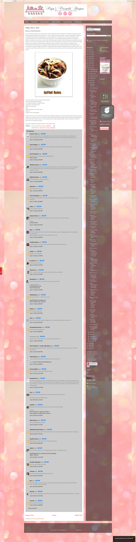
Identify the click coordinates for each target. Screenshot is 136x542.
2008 (89, 348)
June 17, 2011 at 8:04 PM (36, 304)
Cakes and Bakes (56, 22)
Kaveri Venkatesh (34, 195)
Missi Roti (92, 159)
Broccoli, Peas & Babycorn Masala (93, 140)
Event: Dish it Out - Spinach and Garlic (39, 411)
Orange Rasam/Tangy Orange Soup (94, 259)
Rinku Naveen (33, 420)
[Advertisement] (97, 398)
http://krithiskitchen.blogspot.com (38, 300)
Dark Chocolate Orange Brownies (93, 231)
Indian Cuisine (33, 157)
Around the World (67, 22)
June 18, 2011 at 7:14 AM (36, 424)
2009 (89, 346)
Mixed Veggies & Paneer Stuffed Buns (93, 200)
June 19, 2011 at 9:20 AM (36, 486)
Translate (98, 31)
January (92, 341)
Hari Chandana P (34, 154)
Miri (31, 480)
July (91, 80)
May (91, 332)
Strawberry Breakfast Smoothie (92, 321)
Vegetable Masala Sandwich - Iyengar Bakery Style (93, 164)
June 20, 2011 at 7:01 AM (36, 495)
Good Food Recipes (35, 287)
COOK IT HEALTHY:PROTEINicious (42, 362)
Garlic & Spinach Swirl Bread (94, 236)
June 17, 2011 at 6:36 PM (36, 190)
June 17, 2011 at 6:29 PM (36, 181)
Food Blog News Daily (35, 286)
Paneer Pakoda (93, 88)
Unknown (32, 186)
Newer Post (30, 515)
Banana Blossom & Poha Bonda (93, 135)
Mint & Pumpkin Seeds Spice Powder (94, 328)
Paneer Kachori (93, 324)
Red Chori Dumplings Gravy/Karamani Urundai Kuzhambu (93, 253)
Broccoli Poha (93, 126)
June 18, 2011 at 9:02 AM (36, 443)
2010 (89, 343)
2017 (89, 54)
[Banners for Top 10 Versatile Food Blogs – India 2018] (99, 41)
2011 (89, 67)
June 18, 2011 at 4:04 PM (36, 475)
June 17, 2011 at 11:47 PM (36, 387)
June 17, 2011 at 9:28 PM (36, 364)
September (93, 76)
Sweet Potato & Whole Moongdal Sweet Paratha (93, 292)
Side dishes (43, 127)
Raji (31, 229)
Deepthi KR (33, 279)
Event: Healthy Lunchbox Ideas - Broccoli (40, 413)
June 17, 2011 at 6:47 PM (36, 210)
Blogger (83, 530)
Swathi (31, 251)
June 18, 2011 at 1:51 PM (36, 466)
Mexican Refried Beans (92, 181)
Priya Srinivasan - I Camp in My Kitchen (40, 346)
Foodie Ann (33, 260)
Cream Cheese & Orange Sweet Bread (93, 223)
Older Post (78, 515)
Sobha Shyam (33, 356)
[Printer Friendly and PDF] (28, 126)
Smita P (32, 448)
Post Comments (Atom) (38, 518)
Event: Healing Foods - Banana (38, 301)
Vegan (48, 127)
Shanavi (32, 491)
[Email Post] (54, 126)
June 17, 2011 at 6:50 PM (36, 237)
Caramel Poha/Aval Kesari (93, 96)
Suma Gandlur (33, 144)
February (92, 338)
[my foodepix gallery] (105, 121)
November (92, 71)
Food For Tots (33, 134)
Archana (32, 471)
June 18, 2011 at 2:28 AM (36, 415)
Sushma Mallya (34, 369)
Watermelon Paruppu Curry (93, 311)
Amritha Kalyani (34, 242)
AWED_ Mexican (34, 455)
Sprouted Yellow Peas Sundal (93, 316)
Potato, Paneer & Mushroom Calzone (93, 245)
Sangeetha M (33, 378)
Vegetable (52, 127)
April (91, 334)
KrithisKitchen (33, 294)
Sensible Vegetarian (35, 462)
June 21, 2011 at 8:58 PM (36, 505)
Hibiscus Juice (93, 248)
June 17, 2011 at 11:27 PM (36, 373)
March (91, 336)
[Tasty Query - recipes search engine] (104, 129)
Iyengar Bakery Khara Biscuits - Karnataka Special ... (93, 206)
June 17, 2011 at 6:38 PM (36, 201)
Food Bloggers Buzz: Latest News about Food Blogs (43, 453)
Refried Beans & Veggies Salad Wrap (93, 156)
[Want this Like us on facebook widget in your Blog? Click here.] (134, 540)
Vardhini (32, 404)
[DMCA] (91, 366)
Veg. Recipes (34, 22)
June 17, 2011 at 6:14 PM (36, 139)
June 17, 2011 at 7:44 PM (36, 289)
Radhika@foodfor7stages (37, 429)
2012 (89, 65)
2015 (89, 58)
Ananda (32, 500)
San (31, 392)
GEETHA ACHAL (34, 177)
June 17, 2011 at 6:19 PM (36, 149)
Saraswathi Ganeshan (36, 327)
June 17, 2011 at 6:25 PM (36, 172)
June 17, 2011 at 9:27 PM (36, 351)
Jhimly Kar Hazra (34, 164)
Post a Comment (32, 508)
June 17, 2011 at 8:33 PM (36, 322)
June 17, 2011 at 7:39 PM (36, 274)
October (92, 73)
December (92, 69)
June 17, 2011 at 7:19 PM (36, 255)
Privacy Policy (78, 22)
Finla (31, 318)
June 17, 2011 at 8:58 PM (36, 331)
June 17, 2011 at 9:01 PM (36, 341)
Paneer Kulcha (93, 272)
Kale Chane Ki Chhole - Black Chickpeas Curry (93, 150)
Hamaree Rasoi (34, 215)
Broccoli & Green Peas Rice (93, 92)
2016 (89, 56)
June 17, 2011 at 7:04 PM (36, 246)
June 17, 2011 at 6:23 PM (36, 159)
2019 (89, 49)
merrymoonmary (71, 530)
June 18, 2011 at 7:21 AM (36, 434)
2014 (89, 60)
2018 (89, 52)
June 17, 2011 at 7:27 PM (36, 265)
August (92, 78)
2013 (89, 63)
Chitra (31, 206)
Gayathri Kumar (34, 439)
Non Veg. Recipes (45, 22)
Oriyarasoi (32, 270)
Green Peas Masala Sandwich (93, 186)
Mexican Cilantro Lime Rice (93, 130)
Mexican (37, 127)
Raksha (32, 308)
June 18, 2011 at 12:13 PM (36, 457)
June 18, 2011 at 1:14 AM (36, 399)
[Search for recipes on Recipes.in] (91, 383)
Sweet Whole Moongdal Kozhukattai (93, 276)
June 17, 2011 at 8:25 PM (36, 313)
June (91, 82)
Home (27, 22)
